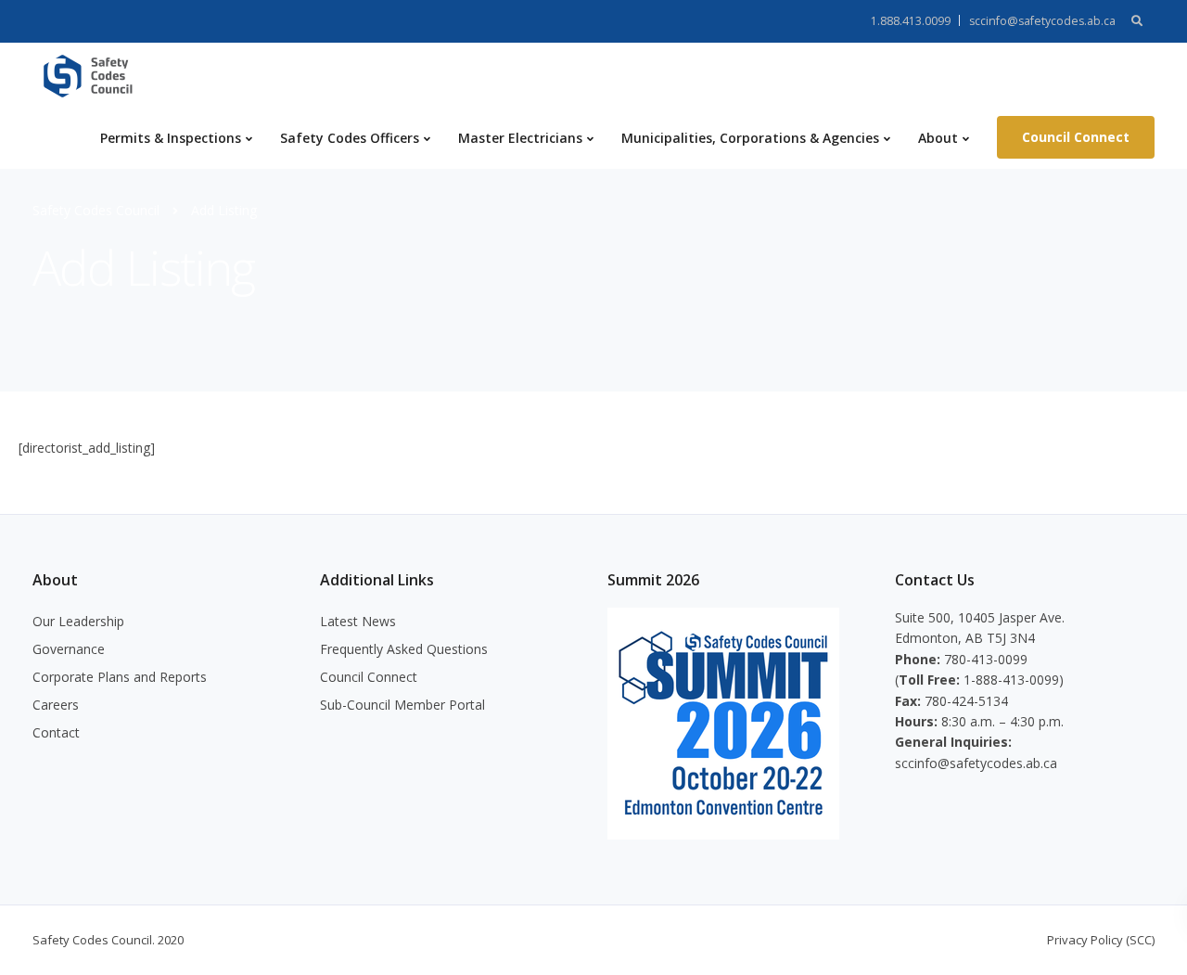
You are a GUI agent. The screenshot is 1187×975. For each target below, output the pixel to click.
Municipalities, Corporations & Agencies (750, 138)
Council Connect (1076, 137)
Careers (55, 704)
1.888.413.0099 (911, 21)
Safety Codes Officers (349, 138)
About (938, 138)
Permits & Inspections (170, 138)
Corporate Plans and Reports (119, 677)
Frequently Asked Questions (404, 649)
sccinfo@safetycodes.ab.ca (1042, 21)
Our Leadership (78, 621)
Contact (56, 732)
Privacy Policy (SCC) (1101, 939)
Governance (68, 649)
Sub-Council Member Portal (402, 704)
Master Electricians (520, 138)
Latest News (358, 621)
